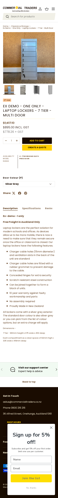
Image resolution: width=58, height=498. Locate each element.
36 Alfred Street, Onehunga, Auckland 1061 (27, 413)
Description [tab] (10, 208)
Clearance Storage (20, 26)
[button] (46, 9)
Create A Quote (37, 147)
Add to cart (37, 140)
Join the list (31, 478)
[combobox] (29, 16)
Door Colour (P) (13, 177)
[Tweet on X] (14, 193)
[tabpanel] (29, 281)
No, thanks (31, 487)
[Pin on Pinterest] (26, 193)
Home (5, 26)
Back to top (29, 381)
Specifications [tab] (31, 208)
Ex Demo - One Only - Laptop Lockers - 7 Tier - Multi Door (28, 28)
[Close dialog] (51, 427)
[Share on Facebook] (20, 193)
